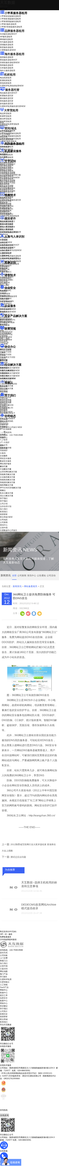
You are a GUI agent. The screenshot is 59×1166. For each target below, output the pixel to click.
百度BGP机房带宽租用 (9, 124)
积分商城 (6, 412)
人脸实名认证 (7, 248)
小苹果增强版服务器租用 (10, 21)
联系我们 (4, 406)
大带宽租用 (11, 110)
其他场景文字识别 (7, 191)
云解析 (3, 352)
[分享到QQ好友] (33, 613)
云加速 (3, 355)
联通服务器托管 (6, 96)
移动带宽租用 (5, 119)
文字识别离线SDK (7, 188)
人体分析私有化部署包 (9, 258)
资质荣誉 (4, 409)
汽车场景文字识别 (7, 172)
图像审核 (4, 271)
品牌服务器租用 (14, 30)
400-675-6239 (6, 1112)
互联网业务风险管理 (8, 296)
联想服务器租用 (6, 47)
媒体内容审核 (5, 201)
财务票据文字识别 (7, 183)
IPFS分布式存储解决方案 (10, 488)
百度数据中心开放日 (11, 427)
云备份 (3, 453)
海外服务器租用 (14, 54)
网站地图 (4, 971)
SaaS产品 (4, 342)
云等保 (5, 294)
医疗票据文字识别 (10, 177)
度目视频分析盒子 (7, 222)
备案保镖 (6, 340)
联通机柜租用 (5, 80)
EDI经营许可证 (6, 334)
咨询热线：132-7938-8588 (11, 435)
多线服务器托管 (6, 103)
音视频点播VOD (7, 206)
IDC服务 (3, 977)
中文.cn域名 (5, 134)
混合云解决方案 (6, 388)
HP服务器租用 (6, 37)
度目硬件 (10, 218)
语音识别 (5, 278)
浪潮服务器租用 (6, 45)
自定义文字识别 (6, 185)
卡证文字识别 (5, 167)
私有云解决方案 (6, 386)
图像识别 (5, 266)
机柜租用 (10, 74)
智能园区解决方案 (7, 482)
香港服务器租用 (8, 60)
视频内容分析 (5, 198)
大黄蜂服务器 (8, 50)
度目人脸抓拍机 (6, 229)
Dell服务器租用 (8, 34)
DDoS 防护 (4, 147)
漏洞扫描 (6, 319)
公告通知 (41, 575)
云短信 (3, 358)
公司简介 (4, 1011)
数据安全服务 (8, 312)
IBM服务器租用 (6, 39)
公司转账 (4, 955)
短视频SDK (5, 211)
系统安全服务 (8, 309)
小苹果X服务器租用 (8, 24)
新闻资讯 (17, 586)
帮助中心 (4, 438)
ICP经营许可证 (6, 332)
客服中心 (4, 993)
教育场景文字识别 (7, 180)
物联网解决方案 (6, 485)
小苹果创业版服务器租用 (10, 16)
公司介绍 (4, 398)
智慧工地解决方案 (10, 376)
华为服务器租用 (6, 42)
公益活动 (4, 969)
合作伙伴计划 (5, 401)
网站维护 (6, 322)
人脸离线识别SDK (9, 245)
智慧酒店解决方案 (10, 368)
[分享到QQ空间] (39, 613)
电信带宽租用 (5, 113)
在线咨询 (4, 1115)
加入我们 (4, 404)
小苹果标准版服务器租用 (10, 19)
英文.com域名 (6, 131)
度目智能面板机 (9, 232)
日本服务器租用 (6, 68)
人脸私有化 (4, 256)
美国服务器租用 (6, 57)
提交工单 (4, 995)
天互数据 (7, 2)
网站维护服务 (5, 464)
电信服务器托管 (8, 93)
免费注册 (4, 448)
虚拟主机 (4, 137)
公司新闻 (4, 419)
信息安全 (4, 998)
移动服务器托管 (6, 98)
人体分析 (6, 242)
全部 (14, 575)
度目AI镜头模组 (6, 224)
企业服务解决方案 (7, 477)
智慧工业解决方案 (10, 370)
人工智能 (4, 157)
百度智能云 (4, 982)
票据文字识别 (5, 169)
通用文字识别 (7, 164)
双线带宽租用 (5, 121)
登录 (2, 445)
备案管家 (6, 337)
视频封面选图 (5, 203)
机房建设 (4, 154)
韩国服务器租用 (6, 65)
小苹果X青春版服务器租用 (11, 27)
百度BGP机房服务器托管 (12, 106)
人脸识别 (4, 240)
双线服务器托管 (6, 101)
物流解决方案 (8, 378)
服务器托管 (12, 89)
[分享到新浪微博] (28, 613)
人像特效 (5, 253)
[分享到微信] (22, 613)
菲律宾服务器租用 (10, 62)
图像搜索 (4, 268)
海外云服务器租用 (7, 70)
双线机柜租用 (5, 83)
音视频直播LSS (6, 209)
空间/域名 (11, 128)
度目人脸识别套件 (7, 227)
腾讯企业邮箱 (5, 350)
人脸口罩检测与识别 (10, 250)
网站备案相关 (30, 586)
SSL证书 (6, 302)
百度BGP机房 (5, 979)
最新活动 (4, 6)
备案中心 (4, 1001)
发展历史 (4, 1014)
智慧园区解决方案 (10, 373)
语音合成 (4, 281)
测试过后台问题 (18, 857)
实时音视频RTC (6, 214)
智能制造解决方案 (7, 480)
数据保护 (4, 324)
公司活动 (51, 575)
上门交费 (4, 958)
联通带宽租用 (5, 116)
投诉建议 (4, 1006)
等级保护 (4, 291)
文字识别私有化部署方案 (10, 175)
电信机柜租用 (5, 78)
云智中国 (4, 424)
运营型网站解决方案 (8, 472)
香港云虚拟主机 (6, 139)
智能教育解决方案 (7, 474)
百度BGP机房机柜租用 (11, 86)
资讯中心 (4, 422)
